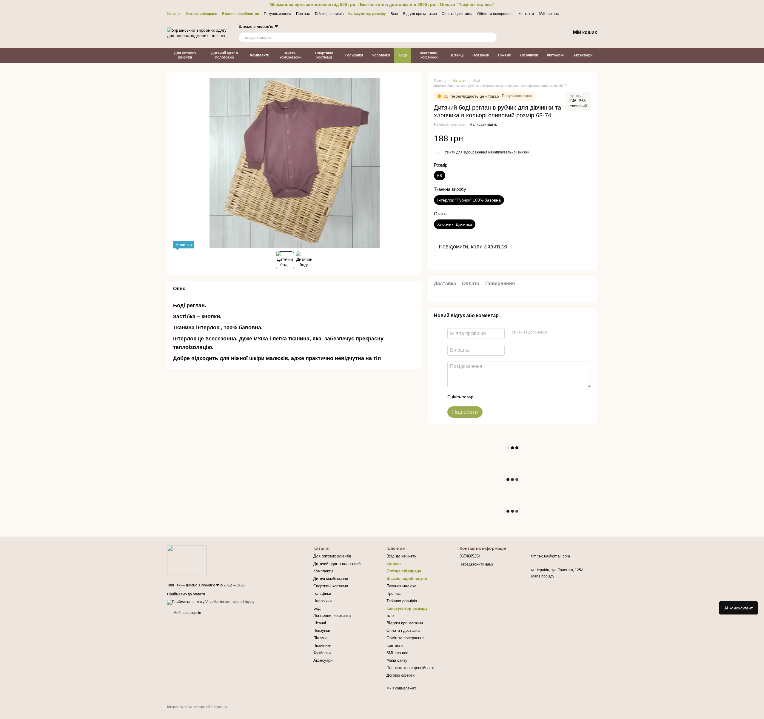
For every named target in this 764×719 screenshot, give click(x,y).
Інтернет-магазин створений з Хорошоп (197, 707)
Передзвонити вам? (477, 564)
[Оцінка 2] (492, 396)
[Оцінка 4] (512, 396)
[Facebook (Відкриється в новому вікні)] (587, 13)
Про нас (303, 14)
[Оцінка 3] (502, 396)
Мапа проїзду (542, 576)
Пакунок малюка (277, 14)
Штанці (457, 55)
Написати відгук (483, 124)
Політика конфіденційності (410, 668)
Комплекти (259, 55)
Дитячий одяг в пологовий (224, 55)
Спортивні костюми (324, 55)
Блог (394, 14)
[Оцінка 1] (483, 396)
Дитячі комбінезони (290, 55)
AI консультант (738, 608)
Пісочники (529, 55)
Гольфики (354, 55)
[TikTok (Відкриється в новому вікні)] (594, 13)
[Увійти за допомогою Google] (563, 332)
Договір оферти (400, 675)
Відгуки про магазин (420, 14)
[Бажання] (535, 33)
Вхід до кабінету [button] (401, 556)
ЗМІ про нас (549, 14)
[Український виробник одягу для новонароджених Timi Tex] (187, 560)
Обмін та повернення (495, 14)
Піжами (504, 55)
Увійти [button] (450, 152)
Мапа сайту (396, 660)
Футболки (555, 55)
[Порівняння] (519, 33)
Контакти (526, 14)
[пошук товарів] (492, 37)
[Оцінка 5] (521, 396)
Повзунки (480, 55)
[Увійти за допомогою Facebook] (553, 332)
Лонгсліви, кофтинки (429, 55)
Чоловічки (381, 55)
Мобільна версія (186, 613)
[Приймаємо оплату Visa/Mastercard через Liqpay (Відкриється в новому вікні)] (210, 602)
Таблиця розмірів (329, 14)
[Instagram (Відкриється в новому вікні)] (580, 13)
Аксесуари (582, 55)
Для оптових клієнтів (185, 55)
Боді (403, 55)
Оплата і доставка (457, 14)
